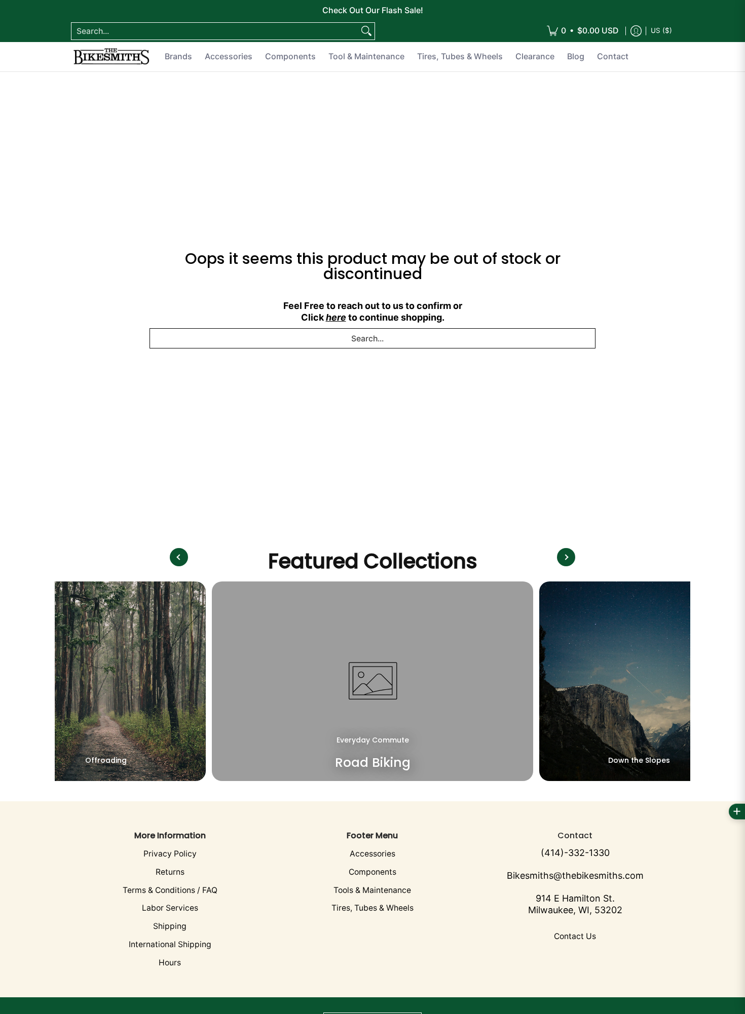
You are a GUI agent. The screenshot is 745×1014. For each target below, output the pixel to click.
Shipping (170, 926)
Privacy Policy (170, 854)
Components (372, 872)
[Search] (366, 31)
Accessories (372, 854)
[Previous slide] (179, 557)
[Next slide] (566, 557)
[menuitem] (582, 31)
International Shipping (170, 944)
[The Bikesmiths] (111, 56)
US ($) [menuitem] (661, 30)
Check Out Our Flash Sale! (372, 10)
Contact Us (575, 936)
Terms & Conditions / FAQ (170, 890)
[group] (106, 681)
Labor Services (170, 908)
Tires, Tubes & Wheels (372, 908)
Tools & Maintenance (372, 890)
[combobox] (214, 31)
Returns (170, 872)
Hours (170, 962)
